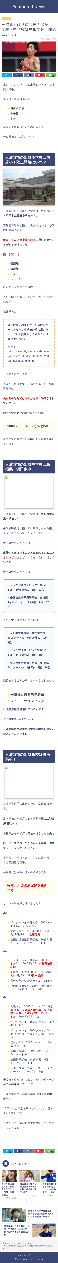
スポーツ (6, 19)
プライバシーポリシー (26, 1255)
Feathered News (29, 6)
